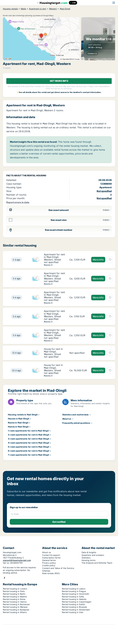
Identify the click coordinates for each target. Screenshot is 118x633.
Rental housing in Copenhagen (76, 602)
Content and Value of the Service (58, 568)
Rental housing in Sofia (73, 596)
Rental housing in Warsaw (15, 607)
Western (53, 9)
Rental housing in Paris (14, 591)
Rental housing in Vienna (14, 602)
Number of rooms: (16, 194)
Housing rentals (10, 9)
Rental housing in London (15, 588)
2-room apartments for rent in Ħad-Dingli (28, 434)
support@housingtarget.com (17, 560)
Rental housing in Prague (74, 591)
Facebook (4, 578)
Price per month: (15, 198)
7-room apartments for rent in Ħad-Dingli (28, 455)
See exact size (59, 220)
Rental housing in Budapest (16, 609)
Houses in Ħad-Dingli (18, 418)
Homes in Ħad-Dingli (18, 426)
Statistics (86, 557)
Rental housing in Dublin (73, 604)
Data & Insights (89, 552)
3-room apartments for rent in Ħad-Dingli (28, 438)
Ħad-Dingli (65, 9)
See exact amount (58, 210)
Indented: (11, 180)
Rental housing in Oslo (72, 612)
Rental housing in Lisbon (73, 588)
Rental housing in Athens (15, 612)
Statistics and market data (75, 414)
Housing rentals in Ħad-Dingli (23, 414)
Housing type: (14, 187)
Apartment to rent (37, 9)
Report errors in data (17, 202)
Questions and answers (93, 555)
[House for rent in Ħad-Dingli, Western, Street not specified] (78, 353)
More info (98, 259)
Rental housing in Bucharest (16, 604)
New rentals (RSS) (51, 573)
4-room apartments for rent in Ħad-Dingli (28, 442)
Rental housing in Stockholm (75, 594)
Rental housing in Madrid (15, 596)
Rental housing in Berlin (14, 594)
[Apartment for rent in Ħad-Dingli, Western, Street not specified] (78, 260)
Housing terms (89, 560)
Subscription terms (51, 557)
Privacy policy (49, 563)
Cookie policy (48, 565)
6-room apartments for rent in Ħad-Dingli (28, 451)
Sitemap (46, 570)
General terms (49, 560)
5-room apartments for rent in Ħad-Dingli (28, 447)
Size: (9, 191)
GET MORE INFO (59, 80)
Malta (23, 9)
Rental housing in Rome (14, 599)
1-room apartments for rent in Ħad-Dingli (28, 430)
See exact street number (58, 229)
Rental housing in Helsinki (74, 599)
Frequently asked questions (76, 423)
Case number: (14, 183)
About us (66, 418)
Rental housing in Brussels (74, 607)
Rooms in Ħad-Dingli (18, 422)
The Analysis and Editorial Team (97, 563)
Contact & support (51, 555)
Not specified (104, 191)
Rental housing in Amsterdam (76, 609)
